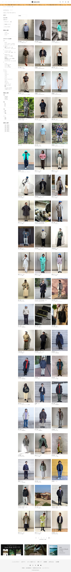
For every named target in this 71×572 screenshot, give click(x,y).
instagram (30, 565)
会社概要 (57, 561)
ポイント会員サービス (31, 561)
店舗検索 (45, 561)
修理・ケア (40, 561)
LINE (38, 565)
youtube (41, 565)
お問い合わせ (51, 561)
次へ (49, 537)
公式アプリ (23, 561)
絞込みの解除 (5, 17)
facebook (35, 565)
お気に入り (62, 2)
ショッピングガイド (15, 561)
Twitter (33, 565)
